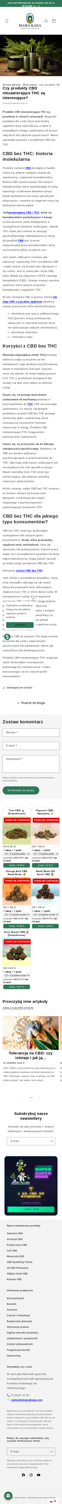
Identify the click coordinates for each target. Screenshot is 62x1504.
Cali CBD (12, 1250)
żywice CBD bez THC (29, 570)
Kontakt (11, 1304)
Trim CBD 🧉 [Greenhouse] (16, 812)
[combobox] (53, 1501)
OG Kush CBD (15, 1239)
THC (30, 404)
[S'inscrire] (51, 1141)
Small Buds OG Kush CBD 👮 (45, 873)
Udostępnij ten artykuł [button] (19, 687)
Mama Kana (20, 1498)
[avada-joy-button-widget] (8, 1496)
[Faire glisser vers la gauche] (23, 1097)
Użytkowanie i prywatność (22, 1338)
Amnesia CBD (15, 1233)
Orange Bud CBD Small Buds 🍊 (16, 873)
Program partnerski (18, 1350)
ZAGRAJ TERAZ (31, 1209)
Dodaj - (16, 865)
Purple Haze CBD (17, 1245)
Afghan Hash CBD (17, 1273)
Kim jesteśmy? (15, 1298)
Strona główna (11, 84)
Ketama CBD (14, 1279)
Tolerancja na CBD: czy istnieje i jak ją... (31, 1055)
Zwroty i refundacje (18, 1315)
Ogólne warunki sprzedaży (22, 1332)
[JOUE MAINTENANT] (31, 1185)
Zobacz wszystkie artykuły (18, 1007)
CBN (21, 240)
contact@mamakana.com (26, 1400)
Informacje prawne (18, 1327)
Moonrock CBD (15, 1256)
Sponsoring (13, 1355)
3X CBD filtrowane (17, 1268)
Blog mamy (30, 84)
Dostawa (12, 1309)
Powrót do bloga (33, 703)
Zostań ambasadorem (20, 1344)
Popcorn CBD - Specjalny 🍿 (45, 812)
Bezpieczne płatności (19, 1321)
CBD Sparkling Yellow (20, 1262)
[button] (7, 21)
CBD (28, 168)
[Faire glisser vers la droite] (38, 1097)
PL (55, 1501)
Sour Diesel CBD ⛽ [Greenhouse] (16, 933)
